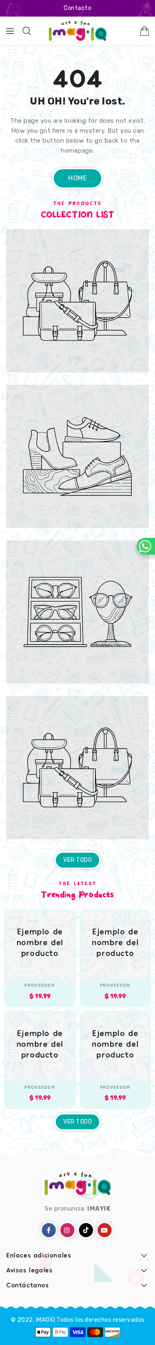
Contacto (77, 8)
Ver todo (77, 859)
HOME (77, 178)
